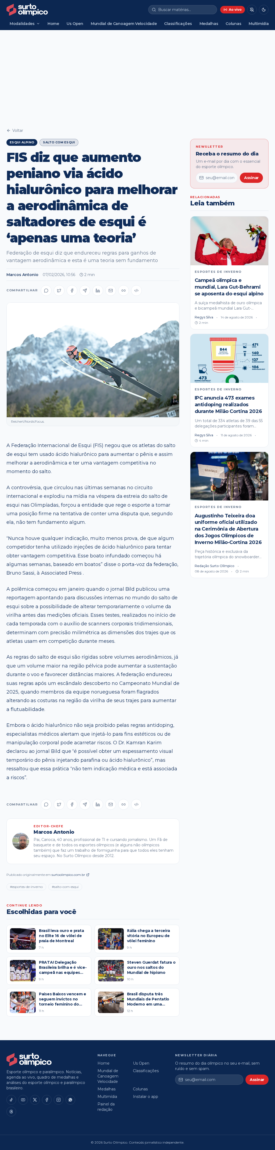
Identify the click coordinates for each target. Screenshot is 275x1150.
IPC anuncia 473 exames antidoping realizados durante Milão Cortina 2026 (228, 404)
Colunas (233, 23)
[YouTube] (23, 1100)
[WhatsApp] (70, 1100)
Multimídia (259, 23)
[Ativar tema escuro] (264, 9)
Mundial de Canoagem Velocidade (124, 23)
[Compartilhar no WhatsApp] (46, 290)
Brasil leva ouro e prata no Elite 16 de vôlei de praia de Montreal (61, 936)
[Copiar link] (123, 290)
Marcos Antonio (22, 274)
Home (53, 23)
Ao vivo (235, 10)
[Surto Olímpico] (27, 10)
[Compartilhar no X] (59, 290)
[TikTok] (11, 1100)
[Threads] (11, 1111)
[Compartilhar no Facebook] (72, 290)
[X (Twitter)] (35, 1100)
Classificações (178, 23)
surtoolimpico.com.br (68, 875)
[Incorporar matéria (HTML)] (136, 290)
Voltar (17, 130)
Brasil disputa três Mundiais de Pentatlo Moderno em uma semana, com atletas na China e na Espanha (150, 1004)
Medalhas (209, 23)
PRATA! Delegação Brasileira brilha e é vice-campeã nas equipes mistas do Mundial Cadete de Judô (62, 972)
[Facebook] (47, 1100)
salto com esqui (59, 142)
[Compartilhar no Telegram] (84, 290)
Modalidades (22, 23)
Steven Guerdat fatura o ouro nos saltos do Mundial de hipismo (151, 967)
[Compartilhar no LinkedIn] (97, 290)
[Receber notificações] (252, 9)
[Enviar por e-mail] (110, 290)
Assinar (251, 177)
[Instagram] (58, 1100)
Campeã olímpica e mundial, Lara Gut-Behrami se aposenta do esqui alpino (229, 287)
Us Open (75, 23)
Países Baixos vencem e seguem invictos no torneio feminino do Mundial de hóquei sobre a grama (62, 1004)
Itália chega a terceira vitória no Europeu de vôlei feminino (148, 936)
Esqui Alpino (22, 142)
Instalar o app (145, 1096)
